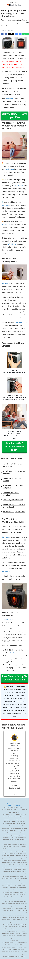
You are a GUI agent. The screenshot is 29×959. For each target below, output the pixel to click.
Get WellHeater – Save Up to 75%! (14, 116)
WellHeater (10, 99)
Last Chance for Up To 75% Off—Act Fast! (14, 678)
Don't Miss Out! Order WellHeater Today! (14, 446)
